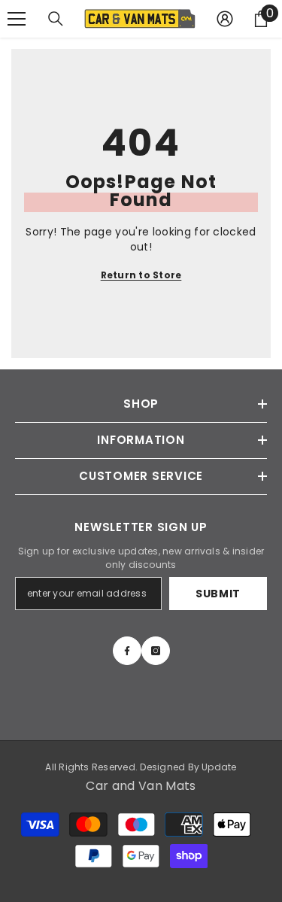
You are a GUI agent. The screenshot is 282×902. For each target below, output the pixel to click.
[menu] (17, 19)
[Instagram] (155, 650)
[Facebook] (127, 650)
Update (219, 767)
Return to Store (141, 275)
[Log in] (225, 19)
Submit (218, 593)
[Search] (56, 19)
